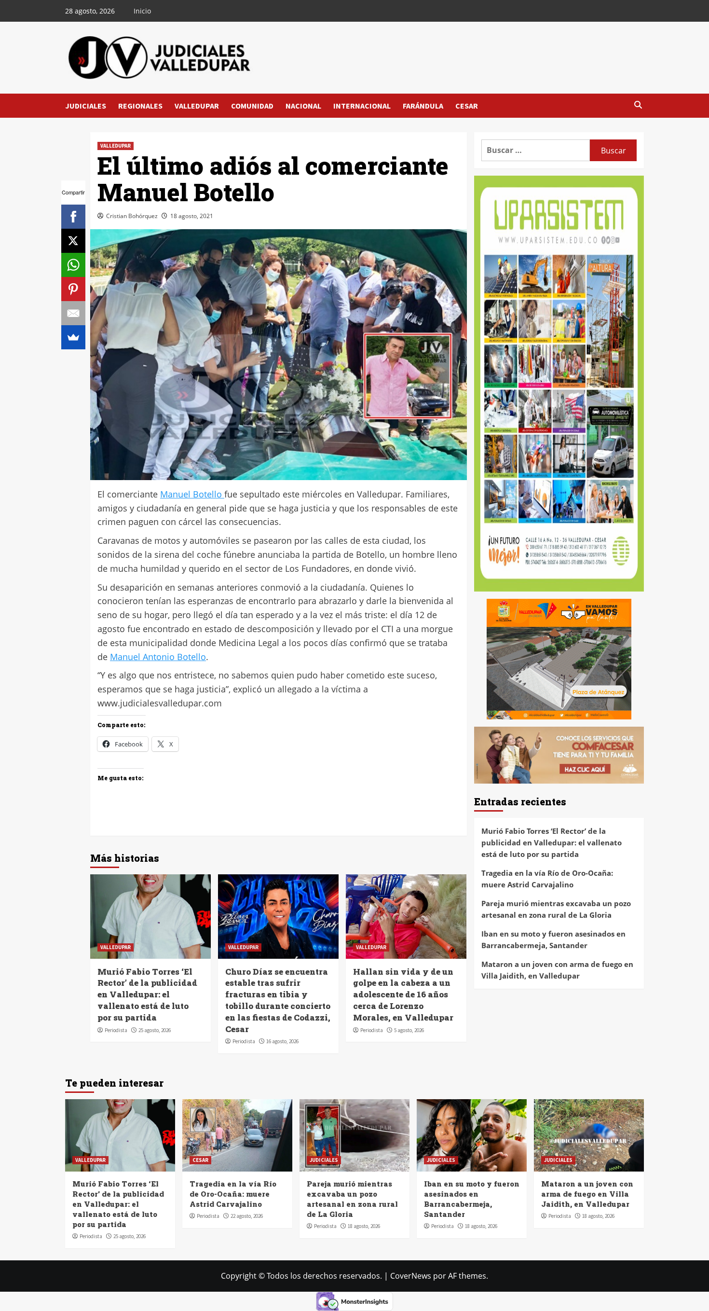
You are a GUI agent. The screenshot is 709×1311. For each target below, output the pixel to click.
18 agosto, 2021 (191, 216)
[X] (73, 241)
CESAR (466, 105)
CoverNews (410, 1275)
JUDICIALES (85, 105)
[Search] (638, 105)
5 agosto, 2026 (409, 1030)
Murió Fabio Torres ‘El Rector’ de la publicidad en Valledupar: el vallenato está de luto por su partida (147, 994)
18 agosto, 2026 (364, 1226)
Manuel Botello (192, 494)
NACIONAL (303, 105)
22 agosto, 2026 (247, 1216)
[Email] (73, 313)
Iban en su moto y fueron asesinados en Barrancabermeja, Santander (553, 939)
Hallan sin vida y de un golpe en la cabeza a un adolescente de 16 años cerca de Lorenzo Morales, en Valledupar (403, 994)
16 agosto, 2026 (282, 1041)
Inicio (142, 10)
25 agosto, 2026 (154, 1030)
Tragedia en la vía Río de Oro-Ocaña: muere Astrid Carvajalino (547, 878)
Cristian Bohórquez (132, 216)
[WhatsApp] (73, 265)
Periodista (116, 1030)
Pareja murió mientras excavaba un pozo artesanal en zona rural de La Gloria (556, 908)
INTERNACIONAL (362, 105)
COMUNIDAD (252, 105)
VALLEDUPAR (197, 105)
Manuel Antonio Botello (158, 656)
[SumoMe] (73, 337)
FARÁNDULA (423, 105)
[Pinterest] (73, 289)
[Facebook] (73, 217)
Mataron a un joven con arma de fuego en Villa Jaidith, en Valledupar (557, 969)
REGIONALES (140, 105)
